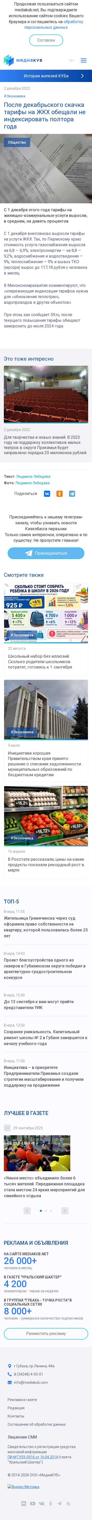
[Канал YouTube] (32, 1504)
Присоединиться (51, 553)
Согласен (46, 40)
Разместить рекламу (46, 1333)
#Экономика (14, 96)
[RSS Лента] (68, 1504)
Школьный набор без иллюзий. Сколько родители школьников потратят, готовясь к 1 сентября (40, 662)
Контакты (16, 1416)
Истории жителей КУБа (46, 76)
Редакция (16, 1408)
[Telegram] (72, 494)
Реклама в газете (22, 1400)
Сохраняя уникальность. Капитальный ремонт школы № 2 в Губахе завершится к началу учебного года (45, 1037)
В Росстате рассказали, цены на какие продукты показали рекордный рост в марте (46, 865)
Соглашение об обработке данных (37, 1424)
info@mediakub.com (31, 1382)
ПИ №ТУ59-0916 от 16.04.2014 (33, 1457)
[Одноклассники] (59, 494)
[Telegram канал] (59, 1504)
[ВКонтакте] (47, 494)
